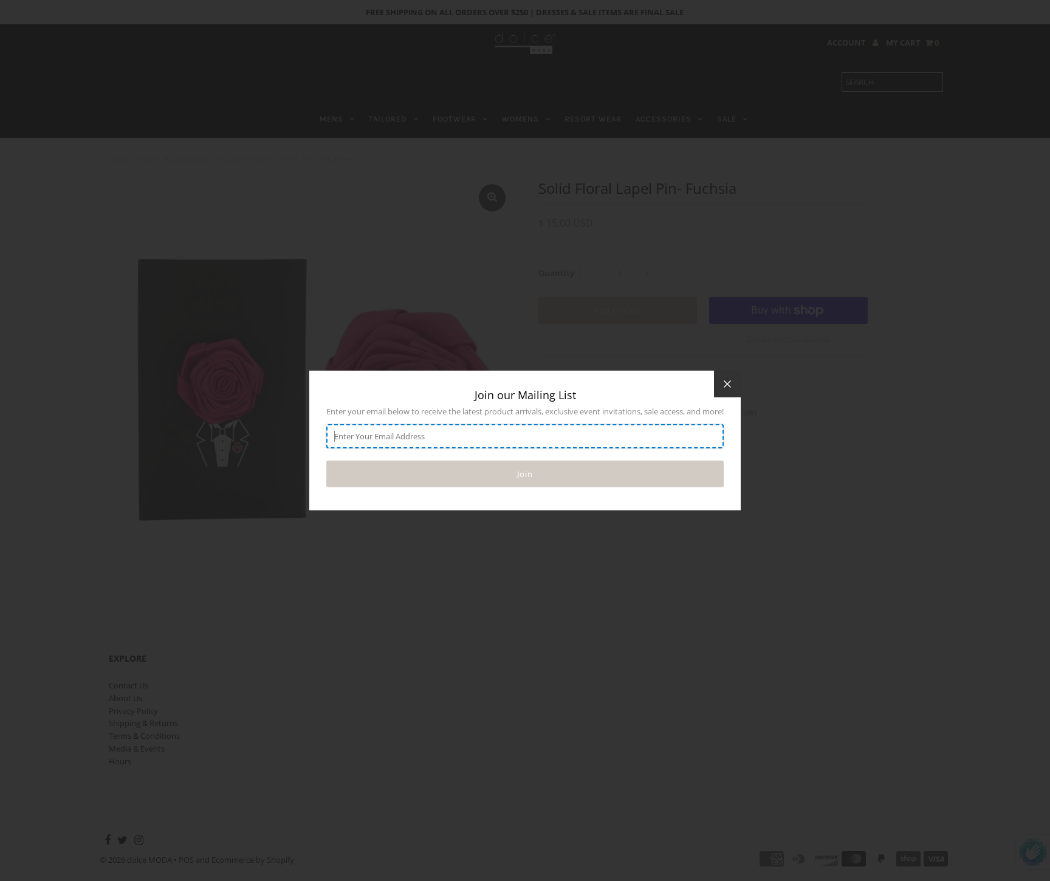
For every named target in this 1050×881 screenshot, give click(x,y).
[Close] (727, 384)
